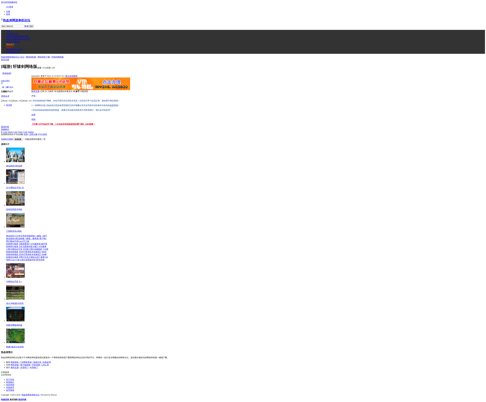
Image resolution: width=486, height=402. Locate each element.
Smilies (31, 132)
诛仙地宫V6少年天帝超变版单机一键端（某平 (26, 236)
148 (7, 87)
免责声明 (10, 385)
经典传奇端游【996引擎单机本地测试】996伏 (26, 252)
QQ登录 (9, 7)
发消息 (9, 105)
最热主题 (15, 367)
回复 (33, 115)
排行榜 (13, 52)
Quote (20, 132)
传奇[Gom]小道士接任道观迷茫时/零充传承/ (25, 260)
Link (15, 132)
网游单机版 (31, 57)
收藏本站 (13, 2)
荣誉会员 (5, 96)
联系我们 (10, 382)
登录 (8, 14)
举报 (33, 119)
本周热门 (34, 367)
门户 (8, 31)
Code (25, 132)
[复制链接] (6, 73)
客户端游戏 (25, 365)
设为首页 (5, 2)
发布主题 (5, 60)
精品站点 (13, 42)
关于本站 (10, 379)
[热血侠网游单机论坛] (15, 20)
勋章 (14, 50)
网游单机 (17, 36)
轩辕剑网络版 (58, 57)
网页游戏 (15, 365)
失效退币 (10, 387)
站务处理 (47, 362)
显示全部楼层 (71, 76)
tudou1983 (5, 81)
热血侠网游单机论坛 (10, 57)
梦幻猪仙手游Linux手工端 (17, 241)
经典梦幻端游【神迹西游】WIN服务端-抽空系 (26, 244)
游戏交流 (18, 39)
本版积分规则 (7, 139)
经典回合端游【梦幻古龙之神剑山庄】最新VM (27, 257)
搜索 (26, 26)
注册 (8, 12)
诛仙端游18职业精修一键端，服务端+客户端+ (26, 238)
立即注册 (33, 134)
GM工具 (45, 365)
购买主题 (35, 91)
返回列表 (5, 127)
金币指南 (10, 390)
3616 (11, 87)
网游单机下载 (44, 57)
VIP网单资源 (26, 362)
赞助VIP (9, 47)
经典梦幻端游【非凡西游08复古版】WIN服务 (26, 246)
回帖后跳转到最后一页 (35, 139)
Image (10, 132)
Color (5, 132)
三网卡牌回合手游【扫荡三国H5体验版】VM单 (27, 249)
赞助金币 (10, 44)
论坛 (12, 34)
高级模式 (5, 129)
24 (3, 87)
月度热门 (24, 367)
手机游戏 (36, 365)
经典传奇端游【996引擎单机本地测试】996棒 (26, 254)
